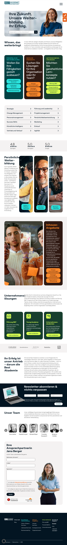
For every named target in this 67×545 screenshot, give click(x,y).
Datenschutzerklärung (21, 482)
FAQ (53, 526)
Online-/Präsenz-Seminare (25, 524)
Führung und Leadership (43, 109)
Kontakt (54, 523)
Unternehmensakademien (46, 527)
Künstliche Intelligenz (15, 126)
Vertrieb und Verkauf (14, 131)
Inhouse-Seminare (34, 524)
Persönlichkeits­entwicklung (44, 117)
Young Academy (46, 524)
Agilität (37, 131)
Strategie (10, 109)
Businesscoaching (25, 530)
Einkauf (37, 126)
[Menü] (60, 4)
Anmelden (58, 403)
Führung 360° (45, 522)
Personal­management (15, 117)
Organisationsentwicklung (36, 530)
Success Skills (12, 122)
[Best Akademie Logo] (11, 3)
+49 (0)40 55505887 (54, 529)
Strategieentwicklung (36, 527)
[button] (4, 541)
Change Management (15, 113)
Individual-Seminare (26, 527)
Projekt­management (42, 113)
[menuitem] (60, 4)
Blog (15, 522)
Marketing (38, 122)
